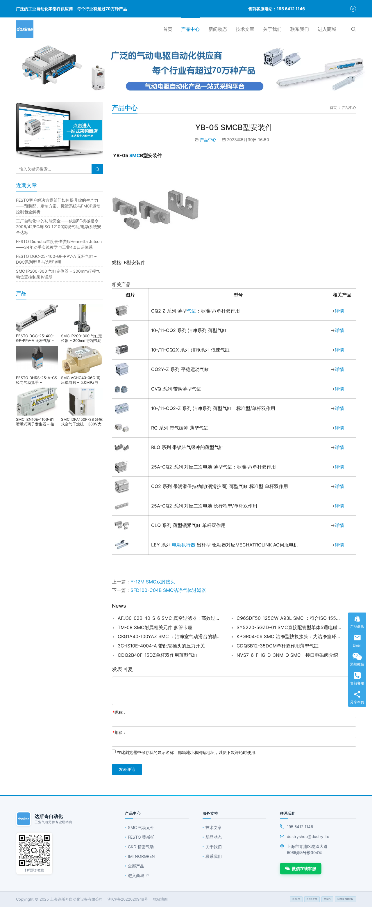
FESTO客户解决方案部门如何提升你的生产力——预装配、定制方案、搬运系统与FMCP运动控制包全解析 (58, 206)
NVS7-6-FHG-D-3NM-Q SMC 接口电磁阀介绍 (287, 655)
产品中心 (190, 29)
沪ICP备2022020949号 (128, 899)
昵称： (119, 712)
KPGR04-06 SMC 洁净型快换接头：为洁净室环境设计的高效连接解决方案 (289, 636)
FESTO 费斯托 (141, 837)
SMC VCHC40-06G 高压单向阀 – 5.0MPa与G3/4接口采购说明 (80, 380)
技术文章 (245, 29)
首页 (167, 29)
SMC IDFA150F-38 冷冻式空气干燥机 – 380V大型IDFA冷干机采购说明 (82, 421)
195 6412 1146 (300, 826)
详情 (339, 311)
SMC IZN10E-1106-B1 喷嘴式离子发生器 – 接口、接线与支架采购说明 (37, 421)
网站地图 (160, 899)
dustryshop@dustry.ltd (308, 836)
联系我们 (299, 29)
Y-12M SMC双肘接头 (152, 582)
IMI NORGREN (141, 856)
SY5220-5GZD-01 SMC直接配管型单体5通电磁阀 (289, 627)
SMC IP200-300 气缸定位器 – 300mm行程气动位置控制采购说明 (81, 338)
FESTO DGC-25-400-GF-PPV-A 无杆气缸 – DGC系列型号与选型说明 (37, 338)
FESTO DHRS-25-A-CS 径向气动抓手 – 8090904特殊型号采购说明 (36, 380)
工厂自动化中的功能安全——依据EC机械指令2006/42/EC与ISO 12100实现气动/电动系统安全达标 (58, 226)
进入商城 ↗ (138, 875)
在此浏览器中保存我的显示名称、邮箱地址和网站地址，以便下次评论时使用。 (188, 752)
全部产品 (136, 865)
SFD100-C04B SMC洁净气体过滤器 (168, 590)
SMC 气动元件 (141, 827)
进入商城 (327, 29)
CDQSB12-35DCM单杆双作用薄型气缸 (278, 646)
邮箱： (119, 732)
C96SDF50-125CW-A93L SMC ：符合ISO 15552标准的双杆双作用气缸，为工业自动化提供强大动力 (289, 618)
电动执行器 (183, 545)
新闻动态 (217, 29)
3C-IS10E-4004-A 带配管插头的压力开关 (161, 646)
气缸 (191, 311)
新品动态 (213, 837)
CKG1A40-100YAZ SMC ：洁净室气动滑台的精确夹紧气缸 (170, 636)
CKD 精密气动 (141, 846)
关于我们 (272, 29)
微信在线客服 (304, 868)
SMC (134, 155)
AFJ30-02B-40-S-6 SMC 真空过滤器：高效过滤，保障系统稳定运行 (170, 618)
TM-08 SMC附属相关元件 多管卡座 (155, 627)
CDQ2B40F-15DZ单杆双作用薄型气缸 (158, 655)
